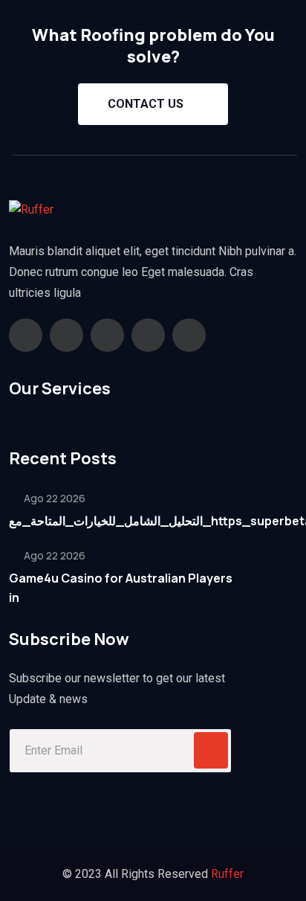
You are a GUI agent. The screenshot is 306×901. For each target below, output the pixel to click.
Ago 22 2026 (53, 498)
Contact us (145, 104)
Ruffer (227, 874)
